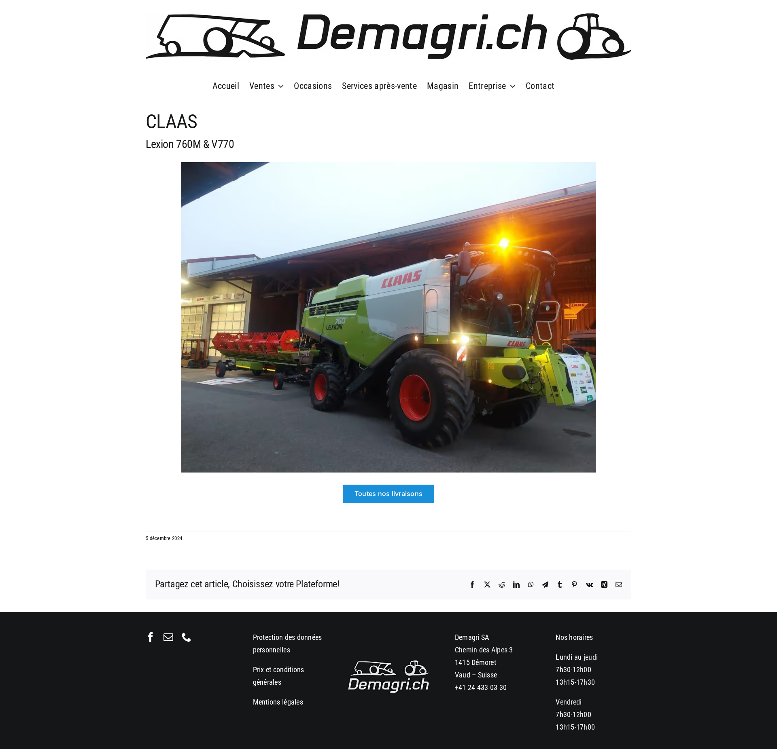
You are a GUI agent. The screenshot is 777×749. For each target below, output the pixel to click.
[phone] (186, 637)
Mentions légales (278, 702)
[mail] (168, 637)
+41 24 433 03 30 (481, 687)
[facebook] (150, 637)
